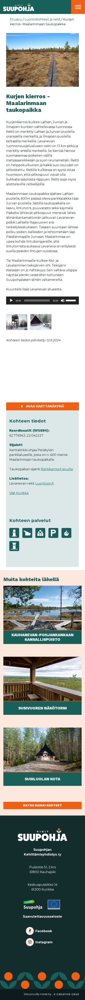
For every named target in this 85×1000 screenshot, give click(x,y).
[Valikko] (78, 7)
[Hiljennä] (63, 300)
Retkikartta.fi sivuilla (57, 469)
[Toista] (11, 300)
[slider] (71, 300)
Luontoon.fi (44, 483)
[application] (42, 300)
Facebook (43, 930)
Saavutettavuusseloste (42, 916)
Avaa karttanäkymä (45, 406)
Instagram (44, 941)
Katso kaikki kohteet (42, 805)
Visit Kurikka (18, 493)
